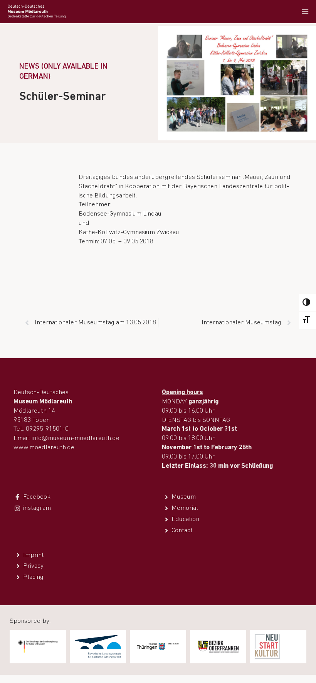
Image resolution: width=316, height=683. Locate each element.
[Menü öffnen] (305, 11)
